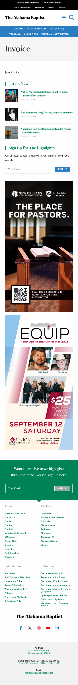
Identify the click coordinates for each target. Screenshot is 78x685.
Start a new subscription (52, 573)
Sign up (62, 169)
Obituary (9, 593)
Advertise (9, 545)
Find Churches (12, 553)
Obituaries (46, 533)
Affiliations (10, 537)
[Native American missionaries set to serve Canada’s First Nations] (11, 95)
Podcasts (45, 529)
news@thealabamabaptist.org (39, 673)
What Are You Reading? (16, 589)
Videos (44, 545)
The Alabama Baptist (28, 2)
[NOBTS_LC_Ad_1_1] (39, 246)
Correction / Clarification (16, 597)
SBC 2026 (18, 29)
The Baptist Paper (51, 2)
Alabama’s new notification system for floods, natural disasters (46, 131)
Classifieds (31, 34)
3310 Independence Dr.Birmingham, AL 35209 (39, 651)
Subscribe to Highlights (52, 599)
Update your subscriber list (54, 595)
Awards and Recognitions (17, 533)
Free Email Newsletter (55, 34)
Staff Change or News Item (17, 577)
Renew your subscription (53, 577)
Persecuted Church (50, 541)
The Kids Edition (36, 29)
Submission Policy (13, 601)
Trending (14, 34)
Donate (8, 521)
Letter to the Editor (13, 581)
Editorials (45, 521)
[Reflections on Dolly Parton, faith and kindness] (11, 114)
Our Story (9, 525)
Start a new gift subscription (54, 581)
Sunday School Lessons (52, 517)
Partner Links (11, 541)
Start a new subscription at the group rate (55, 590)
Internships (10, 549)
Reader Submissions (14, 585)
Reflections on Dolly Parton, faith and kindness (47, 113)
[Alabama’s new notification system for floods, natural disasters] (11, 132)
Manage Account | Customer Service (54, 604)
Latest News (57, 29)
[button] (71, 18)
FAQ (57, 663)
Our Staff (9, 529)
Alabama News (48, 525)
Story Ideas (10, 573)
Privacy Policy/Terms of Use (32, 663)
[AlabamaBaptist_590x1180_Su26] (39, 382)
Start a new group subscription (56, 585)
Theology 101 (47, 537)
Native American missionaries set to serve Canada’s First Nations (44, 94)
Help (50, 663)
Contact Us (10, 517)
